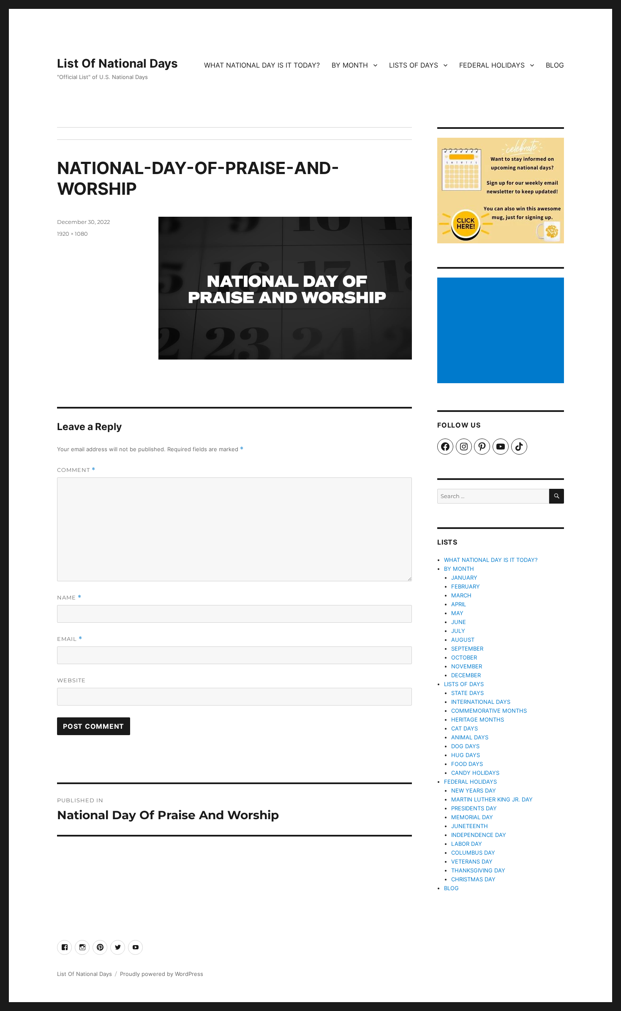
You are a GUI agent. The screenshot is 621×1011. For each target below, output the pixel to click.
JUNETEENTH (469, 826)
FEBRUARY (465, 586)
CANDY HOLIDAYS (475, 772)
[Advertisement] (502, 331)
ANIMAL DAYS (469, 737)
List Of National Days (117, 63)
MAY (457, 613)
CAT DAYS (464, 728)
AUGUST (462, 639)
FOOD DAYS (467, 763)
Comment (76, 470)
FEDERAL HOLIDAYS (492, 65)
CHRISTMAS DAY (473, 879)
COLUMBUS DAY (473, 852)
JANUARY (464, 577)
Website (71, 680)
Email (69, 639)
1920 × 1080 (72, 233)
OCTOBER (464, 657)
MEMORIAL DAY (472, 817)
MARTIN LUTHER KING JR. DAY (492, 799)
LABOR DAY (466, 843)
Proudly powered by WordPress (161, 973)
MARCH (461, 595)
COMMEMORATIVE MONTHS (489, 710)
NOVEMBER (466, 666)
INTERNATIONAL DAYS (480, 701)
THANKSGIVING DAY (478, 870)
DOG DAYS (465, 746)
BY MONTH (350, 65)
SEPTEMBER (467, 648)
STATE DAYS (467, 692)
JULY (458, 630)
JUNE (458, 622)
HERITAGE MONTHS (477, 719)
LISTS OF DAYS (413, 65)
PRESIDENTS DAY (474, 808)
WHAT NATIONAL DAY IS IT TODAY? (262, 65)
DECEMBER (466, 675)
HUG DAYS (465, 755)
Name (69, 597)
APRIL (458, 604)
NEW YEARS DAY (473, 790)
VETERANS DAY (472, 861)
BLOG (555, 65)
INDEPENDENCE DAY (478, 834)
